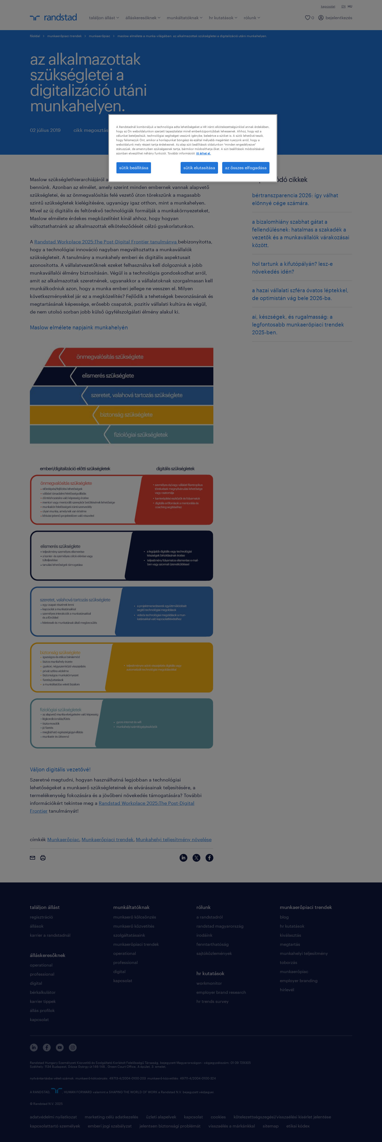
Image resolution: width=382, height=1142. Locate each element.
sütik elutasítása (199, 167)
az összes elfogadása (246, 167)
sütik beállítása (133, 167)
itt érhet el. (203, 153)
